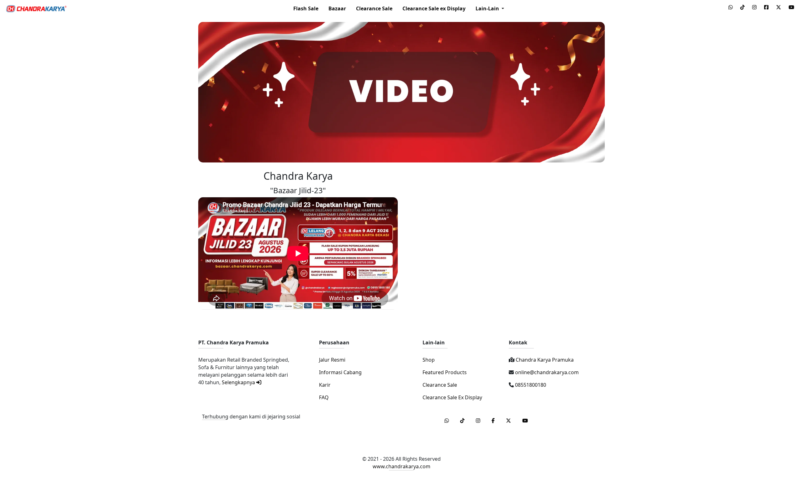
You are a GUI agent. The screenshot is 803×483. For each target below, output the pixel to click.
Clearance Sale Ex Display (452, 397)
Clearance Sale (374, 8)
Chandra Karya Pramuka (544, 359)
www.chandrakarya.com (401, 466)
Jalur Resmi (332, 359)
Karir (325, 384)
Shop (429, 359)
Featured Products (445, 372)
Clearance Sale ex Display (433, 8)
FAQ (324, 397)
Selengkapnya (239, 382)
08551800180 (530, 384)
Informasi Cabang (340, 372)
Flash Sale (305, 8)
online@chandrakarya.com (546, 372)
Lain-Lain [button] (488, 8)
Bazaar (337, 8)
